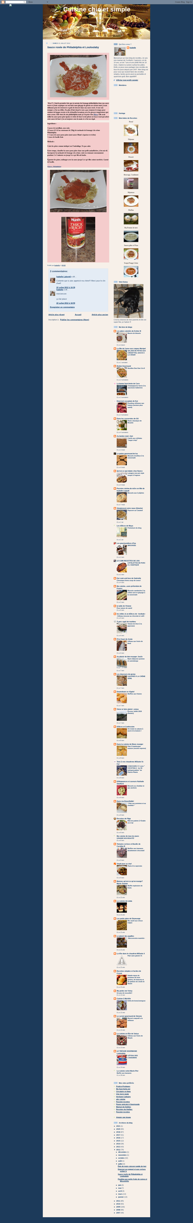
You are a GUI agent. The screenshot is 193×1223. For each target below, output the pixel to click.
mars (120, 1194)
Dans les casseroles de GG (128, 418)
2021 (118, 1126)
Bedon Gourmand (124, 366)
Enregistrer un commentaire (62, 307)
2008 (118, 1210)
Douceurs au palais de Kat (127, 401)
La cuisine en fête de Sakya (128, 1034)
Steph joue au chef (124, 864)
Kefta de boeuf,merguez (137, 1001)
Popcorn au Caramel (135, 510)
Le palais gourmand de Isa (127, 453)
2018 (118, 1132)
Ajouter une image (123, 1117)
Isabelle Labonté (63, 277)
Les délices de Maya (125, 526)
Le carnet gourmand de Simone (129, 1016)
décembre (122, 1152)
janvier (121, 1197)
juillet (120, 1164)
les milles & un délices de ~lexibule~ (131, 614)
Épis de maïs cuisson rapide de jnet (132, 1166)
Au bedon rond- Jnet (125, 436)
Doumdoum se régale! (126, 692)
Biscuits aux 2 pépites (136, 493)
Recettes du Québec (124, 1109)
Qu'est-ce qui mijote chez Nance (130, 471)
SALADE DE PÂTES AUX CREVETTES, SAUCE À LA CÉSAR (137, 353)
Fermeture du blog (134, 528)
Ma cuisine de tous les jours (128, 836)
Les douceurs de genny (126, 674)
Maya (96, 114)
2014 (118, 1144)
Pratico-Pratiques (123, 1086)
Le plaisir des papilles (125, 936)
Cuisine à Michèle (124, 998)
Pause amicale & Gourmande (128, 1104)
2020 (118, 1129)
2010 (118, 1204)
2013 (118, 1147)
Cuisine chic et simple (96, 9)
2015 (118, 1141)
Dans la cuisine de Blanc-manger (130, 744)
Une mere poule (122, 1094)
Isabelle (59, 290)
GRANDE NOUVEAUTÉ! (125, 838)
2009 (118, 1207)
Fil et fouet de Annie (125, 639)
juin (120, 1185)
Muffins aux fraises (135, 694)
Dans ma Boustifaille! (125, 801)
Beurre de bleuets (134, 333)
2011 (118, 1201)
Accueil (78, 315)
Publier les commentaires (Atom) (74, 320)
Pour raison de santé (124, 608)
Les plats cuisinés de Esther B (129, 331)
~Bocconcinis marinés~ (136, 938)
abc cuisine (120, 1099)
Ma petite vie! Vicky (124, 991)
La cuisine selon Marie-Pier (127, 1071)
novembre (122, 1155)
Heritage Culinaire (123, 1097)
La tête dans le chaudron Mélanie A (131, 953)
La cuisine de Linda (124, 901)
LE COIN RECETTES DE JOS (128, 561)
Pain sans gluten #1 (135, 956)
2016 (118, 1138)
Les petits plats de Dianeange (128, 918)
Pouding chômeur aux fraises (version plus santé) (136, 405)
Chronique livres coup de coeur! (129, 580)
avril (120, 1191)
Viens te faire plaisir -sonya (128, 709)
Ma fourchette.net (123, 1089)
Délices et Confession (125, 727)
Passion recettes (123, 1102)
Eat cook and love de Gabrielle (129, 578)
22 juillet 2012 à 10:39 (65, 287)
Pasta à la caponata (135, 866)
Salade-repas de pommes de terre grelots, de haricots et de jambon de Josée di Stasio (136, 980)
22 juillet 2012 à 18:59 (65, 303)
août (120, 1161)
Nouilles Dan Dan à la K (136, 368)
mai (120, 1188)
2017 (118, 1135)
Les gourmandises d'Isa (126, 543)
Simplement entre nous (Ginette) (130, 508)
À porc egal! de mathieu (126, 622)
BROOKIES (132, 545)
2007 (118, 1213)
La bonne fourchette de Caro (128, 383)
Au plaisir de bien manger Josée (130, 657)
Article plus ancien (100, 315)
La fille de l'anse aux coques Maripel (131, 348)
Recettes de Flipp (124, 818)
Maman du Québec (123, 1107)
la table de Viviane (124, 606)
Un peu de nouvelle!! (124, 993)
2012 (118, 1150)
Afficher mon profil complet (127, 80)
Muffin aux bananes (124, 1073)
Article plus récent (56, 315)
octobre (121, 1158)
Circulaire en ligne (123, 1091)
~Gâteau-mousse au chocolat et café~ (131, 616)
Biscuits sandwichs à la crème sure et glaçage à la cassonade (136, 593)
